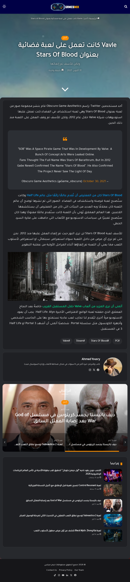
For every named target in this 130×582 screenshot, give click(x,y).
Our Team (79, 570)
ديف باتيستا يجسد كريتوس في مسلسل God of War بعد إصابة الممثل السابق (63, 501)
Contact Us (51, 570)
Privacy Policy (65, 570)
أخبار (86, 19)
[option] (58, 442)
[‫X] (94, 370)
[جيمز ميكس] (65, 6)
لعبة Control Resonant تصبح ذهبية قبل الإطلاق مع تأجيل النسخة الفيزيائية (65, 486)
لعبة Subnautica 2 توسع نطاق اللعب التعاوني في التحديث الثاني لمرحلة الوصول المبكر (60, 516)
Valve (66, 341)
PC (116, 341)
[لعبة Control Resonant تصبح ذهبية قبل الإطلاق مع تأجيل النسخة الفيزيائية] (113, 490)
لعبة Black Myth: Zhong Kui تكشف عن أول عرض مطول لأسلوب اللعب (67, 531)
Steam (79, 341)
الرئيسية (93, 19)
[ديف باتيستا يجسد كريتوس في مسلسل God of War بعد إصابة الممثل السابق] (113, 505)
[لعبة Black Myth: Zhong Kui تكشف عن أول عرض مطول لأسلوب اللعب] (113, 535)
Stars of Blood (99, 341)
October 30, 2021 (94, 181)
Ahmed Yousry (91, 359)
